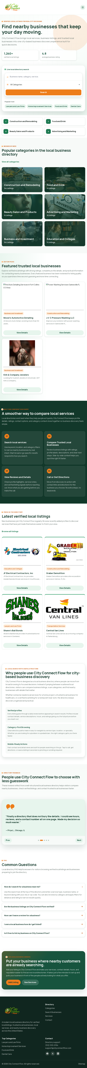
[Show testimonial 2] (41, 840)
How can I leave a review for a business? (22, 915)
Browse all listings (10, 531)
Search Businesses (53, 1012)
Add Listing (13, 982)
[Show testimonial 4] (46, 840)
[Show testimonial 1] (38, 840)
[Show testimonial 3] (44, 840)
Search (43, 92)
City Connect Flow (15, 1064)
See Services (30, 982)
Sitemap (81, 1064)
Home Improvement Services (39, 106)
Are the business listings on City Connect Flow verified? (29, 906)
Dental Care (76, 106)
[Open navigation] (82, 7)
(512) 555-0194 (51, 1045)
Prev (8, 840)
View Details (22, 332)
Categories (50, 1008)
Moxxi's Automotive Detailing (18, 317)
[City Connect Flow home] (12, 1011)
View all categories (10, 161)
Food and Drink (61, 106)
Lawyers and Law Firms (15, 106)
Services (49, 1016)
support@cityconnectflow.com (58, 1048)
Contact (48, 1020)
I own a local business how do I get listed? (23, 924)
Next (79, 840)
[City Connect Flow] (12, 7)
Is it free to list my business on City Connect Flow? (27, 933)
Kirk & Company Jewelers (16, 374)
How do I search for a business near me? (22, 886)
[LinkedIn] (58, 1053)
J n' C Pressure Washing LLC (60, 317)
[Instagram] (53, 1053)
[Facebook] (47, 1053)
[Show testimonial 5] (48, 840)
